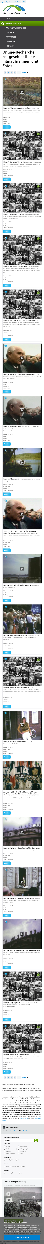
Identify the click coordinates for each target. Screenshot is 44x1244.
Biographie (23, 1151)
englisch (15, 1173)
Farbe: (6, 1164)
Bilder (21, 1153)
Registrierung (24, 1118)
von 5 (24, 72)
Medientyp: (7, 1157)
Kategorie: (7, 1143)
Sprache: (6, 1170)
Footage (8, 1146)
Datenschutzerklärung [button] (32, 1231)
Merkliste (18, 2)
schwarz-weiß (15, 1166)
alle (18, 1160)
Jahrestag (8, 1151)
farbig (7, 1166)
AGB (23, 2)
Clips (7, 1160)
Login (2, 2)
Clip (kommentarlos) (11, 1149)
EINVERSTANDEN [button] (22, 1238)
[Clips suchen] (36, 1140)
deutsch (8, 1173)
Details (6, 127)
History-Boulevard (11, 1153)
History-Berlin (23, 1146)
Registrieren (9, 2)
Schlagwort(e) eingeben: (12, 1137)
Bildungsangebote (25, 1149)
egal (23, 1166)
